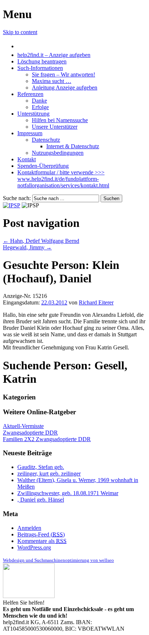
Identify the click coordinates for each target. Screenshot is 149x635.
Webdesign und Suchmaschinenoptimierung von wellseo (58, 560)
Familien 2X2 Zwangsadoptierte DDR (47, 439)
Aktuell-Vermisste (23, 426)
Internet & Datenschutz (72, 146)
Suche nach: (17, 198)
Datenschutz (46, 140)
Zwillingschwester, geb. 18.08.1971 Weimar (67, 493)
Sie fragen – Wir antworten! (63, 74)
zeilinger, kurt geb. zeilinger (49, 473)
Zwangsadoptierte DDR (30, 432)
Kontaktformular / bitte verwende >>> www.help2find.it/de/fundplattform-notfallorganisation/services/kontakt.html (63, 178)
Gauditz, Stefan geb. (40, 467)
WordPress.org (34, 547)
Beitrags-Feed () (41, 534)
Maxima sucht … (51, 81)
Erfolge (40, 107)
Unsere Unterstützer (54, 127)
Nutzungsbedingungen (58, 153)
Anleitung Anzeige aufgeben (64, 87)
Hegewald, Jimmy (27, 247)
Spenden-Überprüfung (43, 166)
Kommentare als (42, 541)
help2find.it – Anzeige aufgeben (53, 55)
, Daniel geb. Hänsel (40, 500)
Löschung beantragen (42, 61)
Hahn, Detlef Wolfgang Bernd (41, 241)
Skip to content (20, 32)
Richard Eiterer (96, 302)
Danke (39, 100)
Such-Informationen (40, 68)
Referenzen (30, 94)
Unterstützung (33, 114)
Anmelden (29, 528)
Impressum (29, 133)
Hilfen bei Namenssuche (60, 120)
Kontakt (26, 159)
